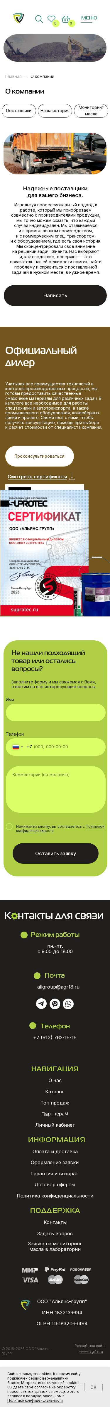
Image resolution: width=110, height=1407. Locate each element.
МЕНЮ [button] (89, 17)
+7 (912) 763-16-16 (55, 1037)
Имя (10, 699)
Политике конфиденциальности (35, 1400)
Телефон (15, 734)
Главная (13, 76)
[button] (55, 295)
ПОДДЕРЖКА (55, 1210)
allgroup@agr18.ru (58, 987)
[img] (18, 18)
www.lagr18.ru (91, 1351)
